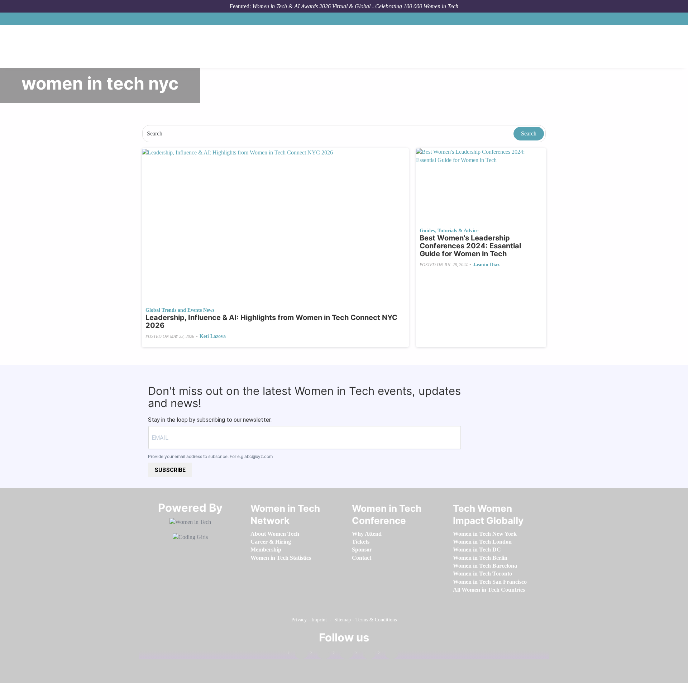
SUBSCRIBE (170, 470)
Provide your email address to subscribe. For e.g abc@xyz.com (210, 456)
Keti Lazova (213, 336)
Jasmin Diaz (486, 264)
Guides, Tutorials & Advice (449, 230)
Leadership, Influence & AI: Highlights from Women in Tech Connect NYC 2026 (271, 321)
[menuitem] (274, 534)
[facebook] (298, 654)
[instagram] (343, 654)
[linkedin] (320, 654)
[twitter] (365, 654)
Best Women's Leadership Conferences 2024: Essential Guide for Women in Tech (470, 246)
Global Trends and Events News (179, 310)
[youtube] (388, 654)
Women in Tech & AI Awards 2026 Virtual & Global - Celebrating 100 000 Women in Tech (355, 6)
